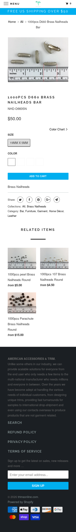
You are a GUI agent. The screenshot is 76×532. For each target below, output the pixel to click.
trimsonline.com (28, 497)
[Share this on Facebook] (28, 200)
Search (15, 423)
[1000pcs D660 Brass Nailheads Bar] (38, 59)
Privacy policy (22, 442)
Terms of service (25, 451)
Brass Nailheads (36, 206)
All (21, 22)
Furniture (30, 211)
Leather (12, 216)
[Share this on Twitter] (19, 200)
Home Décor (56, 211)
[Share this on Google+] (47, 200)
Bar (22, 211)
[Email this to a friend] (56, 200)
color (12, 153)
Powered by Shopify (20, 502)
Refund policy (22, 432)
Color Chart (57, 129)
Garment (42, 211)
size (11, 135)
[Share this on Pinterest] (38, 200)
